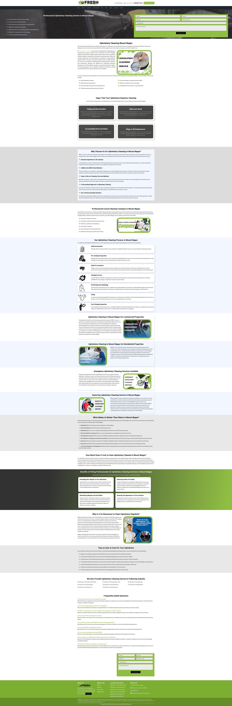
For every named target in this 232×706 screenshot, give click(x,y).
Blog (102, 7)
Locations (89, 7)
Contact (121, 7)
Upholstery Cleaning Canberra (118, 689)
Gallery (110, 7)
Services (83, 7)
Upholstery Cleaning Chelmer (111, 587)
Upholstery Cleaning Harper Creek (112, 582)
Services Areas (96, 7)
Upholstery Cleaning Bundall (136, 584)
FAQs (106, 7)
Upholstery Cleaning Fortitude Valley (87, 582)
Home (78, 7)
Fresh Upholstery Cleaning (85, 51)
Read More (88, 693)
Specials (116, 7)
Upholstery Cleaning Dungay (136, 582)
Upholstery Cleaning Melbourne (118, 685)
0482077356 (134, 3)
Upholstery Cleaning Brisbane (118, 687)
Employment (101, 691)
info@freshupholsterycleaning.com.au (141, 693)
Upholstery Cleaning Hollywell (111, 584)
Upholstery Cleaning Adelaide (118, 691)
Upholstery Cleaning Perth (117, 696)
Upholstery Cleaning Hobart (117, 694)
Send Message (135, 672)
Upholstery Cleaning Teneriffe (86, 584)
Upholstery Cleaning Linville (85, 587)
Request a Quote (148, 3)
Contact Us (100, 689)
